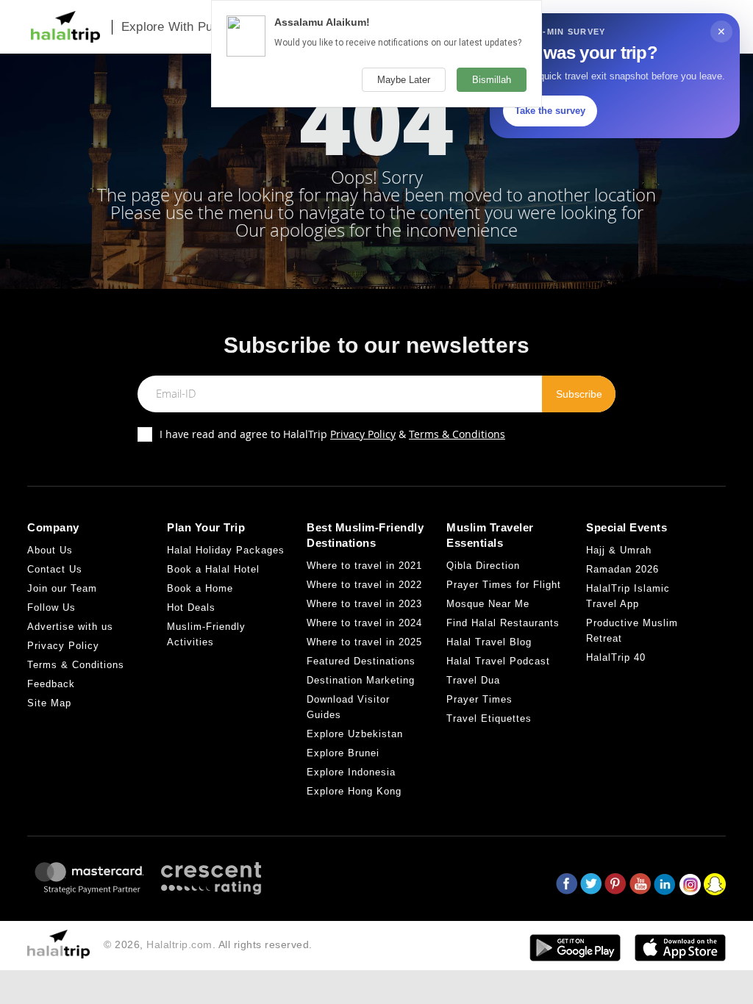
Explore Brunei (343, 753)
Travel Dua (473, 680)
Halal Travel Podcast (498, 661)
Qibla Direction (483, 565)
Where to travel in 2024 (364, 622)
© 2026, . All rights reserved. (208, 944)
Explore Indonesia (351, 772)
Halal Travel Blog (489, 642)
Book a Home (200, 588)
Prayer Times (479, 699)
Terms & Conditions (457, 434)
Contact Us (54, 569)
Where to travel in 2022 (364, 584)
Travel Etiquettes (489, 718)
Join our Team (62, 588)
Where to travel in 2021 (364, 565)
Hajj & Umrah (619, 550)
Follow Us (51, 607)
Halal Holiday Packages (226, 550)
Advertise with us (70, 626)
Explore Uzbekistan (355, 733)
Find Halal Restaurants (503, 622)
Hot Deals (191, 607)
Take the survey (550, 110)
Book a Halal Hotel (213, 569)
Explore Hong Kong (354, 791)
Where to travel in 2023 (364, 603)
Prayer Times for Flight (503, 584)
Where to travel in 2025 (364, 642)
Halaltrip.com (179, 944)
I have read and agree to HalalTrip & (332, 434)
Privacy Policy (363, 434)
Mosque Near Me (487, 603)
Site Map (49, 703)
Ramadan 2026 (622, 569)
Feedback (51, 683)
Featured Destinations (361, 661)
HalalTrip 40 (616, 657)
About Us (50, 550)
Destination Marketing (361, 680)
